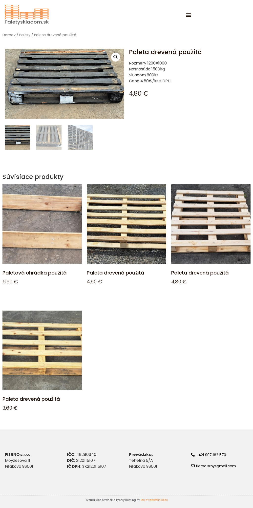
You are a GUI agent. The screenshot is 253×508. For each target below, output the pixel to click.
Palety (24, 34)
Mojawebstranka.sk (154, 500)
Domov (9, 34)
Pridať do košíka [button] (23, 296)
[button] (189, 15)
